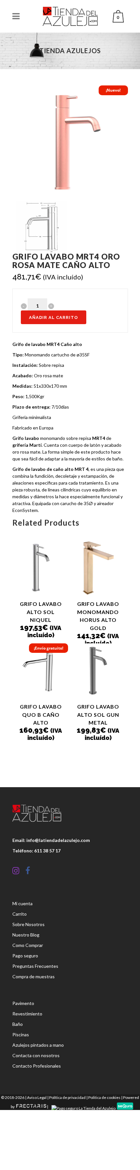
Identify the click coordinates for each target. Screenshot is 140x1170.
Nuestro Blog (25, 935)
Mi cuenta (22, 903)
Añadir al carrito (53, 317)
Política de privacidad (67, 1097)
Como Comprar (27, 945)
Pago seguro (25, 955)
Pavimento (23, 1003)
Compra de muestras (33, 976)
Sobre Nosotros (28, 924)
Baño (17, 1024)
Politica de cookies (104, 1097)
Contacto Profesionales (36, 1066)
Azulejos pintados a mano (38, 1045)
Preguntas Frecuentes (35, 966)
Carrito (19, 914)
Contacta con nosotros (36, 1055)
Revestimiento (27, 1013)
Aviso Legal (37, 1097)
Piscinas (20, 1034)
